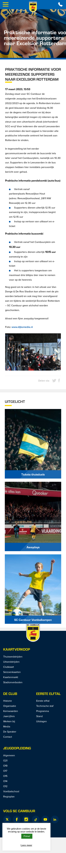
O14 (5, 781)
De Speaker (9, 731)
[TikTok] (36, 819)
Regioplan (9, 796)
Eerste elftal (48, 693)
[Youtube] (45, 819)
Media (6, 726)
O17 (5, 771)
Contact (7, 736)
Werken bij (9, 721)
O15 (5, 776)
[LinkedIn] (55, 819)
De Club (10, 693)
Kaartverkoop (16, 649)
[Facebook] (17, 819)
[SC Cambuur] (33, 7)
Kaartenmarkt (10, 677)
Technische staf (45, 706)
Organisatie (9, 706)
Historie (7, 700)
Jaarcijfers (9, 716)
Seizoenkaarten (12, 672)
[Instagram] (26, 819)
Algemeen (9, 755)
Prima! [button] (27, 836)
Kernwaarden (10, 711)
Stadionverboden (12, 682)
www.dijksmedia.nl (22, 327)
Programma (42, 711)
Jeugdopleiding (17, 748)
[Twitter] (7, 819)
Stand (39, 716)
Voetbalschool (11, 791)
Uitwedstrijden (11, 661)
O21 (5, 760)
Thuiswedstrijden (12, 656)
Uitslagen (41, 721)
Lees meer (26, 845)
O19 (5, 765)
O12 (5, 786)
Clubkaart (8, 667)
